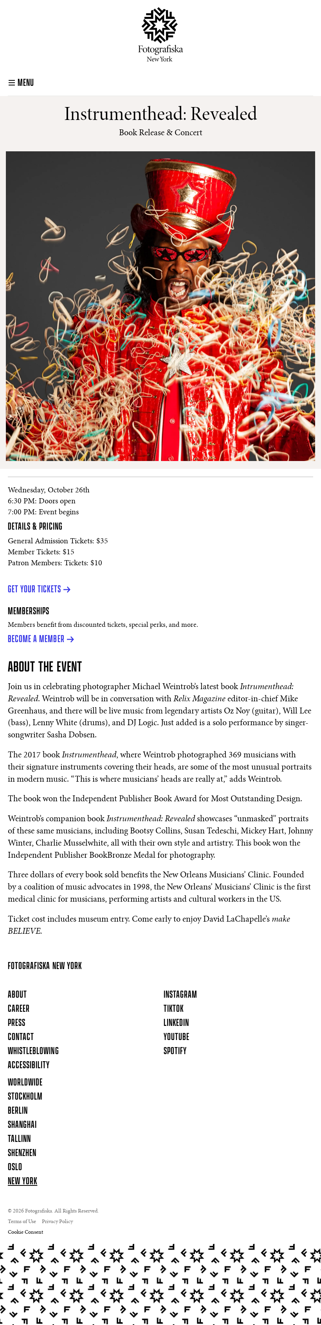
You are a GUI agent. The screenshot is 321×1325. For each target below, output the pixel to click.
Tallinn (19, 1139)
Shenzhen (22, 1153)
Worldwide (25, 1083)
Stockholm (25, 1097)
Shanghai (22, 1125)
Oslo (15, 1167)
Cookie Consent (25, 1232)
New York (22, 1181)
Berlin (18, 1111)
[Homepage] (160, 34)
